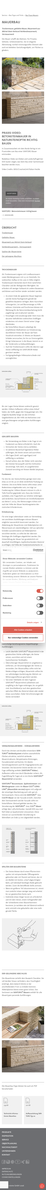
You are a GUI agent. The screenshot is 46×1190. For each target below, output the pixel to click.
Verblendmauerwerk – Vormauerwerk (16, 247)
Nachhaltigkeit (9, 1147)
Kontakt (6, 1155)
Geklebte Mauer (8, 238)
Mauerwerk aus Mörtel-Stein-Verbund (16, 242)
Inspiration (7, 1136)
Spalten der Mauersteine (11, 252)
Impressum (6, 1169)
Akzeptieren (11, 193)
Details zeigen (33, 622)
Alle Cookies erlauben (23, 630)
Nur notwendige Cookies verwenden (23, 638)
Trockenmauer (7, 233)
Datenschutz (7, 1171)
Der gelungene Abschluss (12, 256)
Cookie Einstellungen (11, 1177)
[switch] (40, 598)
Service (4, 15)
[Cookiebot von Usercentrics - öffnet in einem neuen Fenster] (33, 550)
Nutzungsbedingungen (12, 1174)
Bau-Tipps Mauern (31, 15)
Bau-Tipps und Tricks (16, 15)
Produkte (6, 1132)
